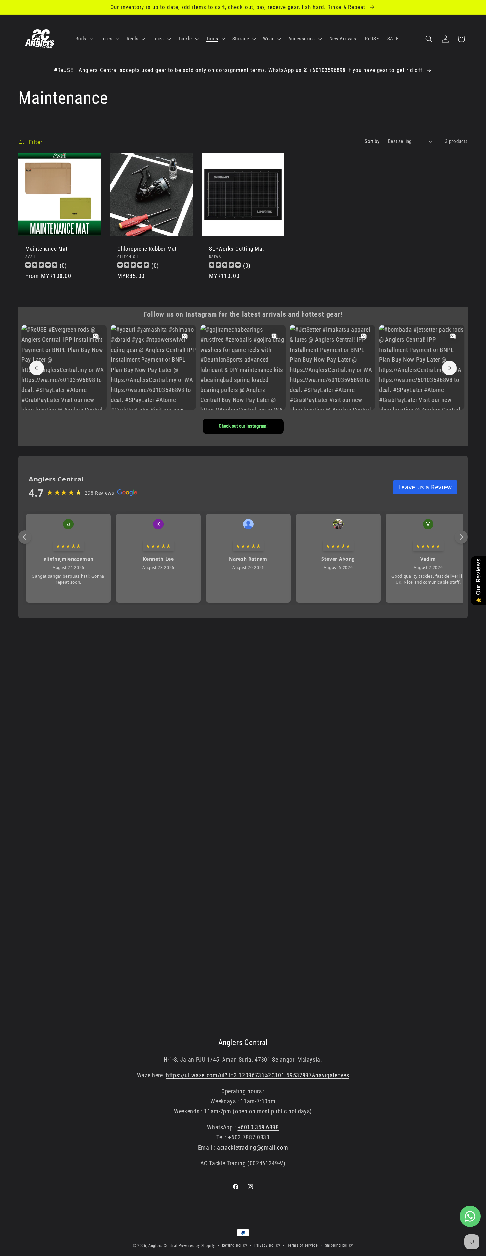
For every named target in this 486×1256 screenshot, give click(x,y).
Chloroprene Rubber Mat (147, 249)
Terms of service (302, 1245)
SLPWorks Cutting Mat (236, 249)
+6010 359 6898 (258, 1127)
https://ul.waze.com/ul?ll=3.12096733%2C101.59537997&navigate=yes (257, 1075)
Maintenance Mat (46, 249)
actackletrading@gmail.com (252, 1147)
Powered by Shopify (197, 1245)
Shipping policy (339, 1245)
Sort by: (373, 141)
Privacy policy (267, 1245)
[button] (83, 39)
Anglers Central (163, 1245)
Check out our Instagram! (243, 426)
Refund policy (234, 1245)
